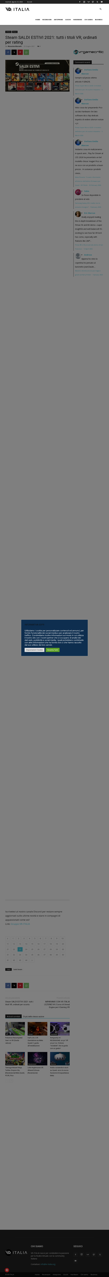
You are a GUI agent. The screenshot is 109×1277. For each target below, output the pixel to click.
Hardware (77, 20)
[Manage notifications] (7, 1270)
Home (37, 20)
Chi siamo (88, 20)
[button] (100, 9)
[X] (97, 2)
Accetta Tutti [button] (52, 650)
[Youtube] (102, 2)
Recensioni (47, 20)
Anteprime (58, 20)
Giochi (68, 20)
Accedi (29, 2)
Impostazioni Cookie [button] (34, 650)
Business (98, 20)
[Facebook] (80, 2)
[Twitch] (93, 2)
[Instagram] (84, 2)
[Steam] (89, 2)
